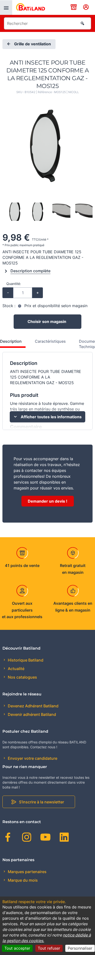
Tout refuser (49, 948)
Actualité (15, 668)
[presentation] (6, 7)
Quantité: (13, 284)
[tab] (48, 345)
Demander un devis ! (47, 501)
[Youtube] (45, 838)
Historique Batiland (25, 660)
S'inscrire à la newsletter (41, 801)
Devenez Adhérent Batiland (32, 705)
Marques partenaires (27, 871)
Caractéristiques (50, 341)
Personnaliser (80, 948)
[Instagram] (26, 838)
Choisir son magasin (47, 321)
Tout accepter (17, 948)
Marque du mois (22, 880)
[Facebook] (7, 838)
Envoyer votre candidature (32, 758)
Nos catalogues (22, 677)
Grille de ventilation (32, 44)
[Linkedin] (64, 838)
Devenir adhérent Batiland (31, 714)
